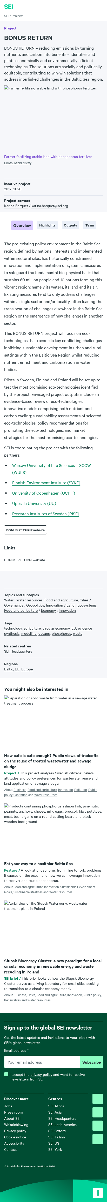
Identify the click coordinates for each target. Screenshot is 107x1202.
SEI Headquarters (62, 1118)
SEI (6, 15)
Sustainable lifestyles (28, 891)
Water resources (45, 794)
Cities (31, 994)
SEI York (55, 1149)
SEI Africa (56, 1105)
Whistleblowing (16, 1124)
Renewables (12, 999)
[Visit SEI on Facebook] (97, 1112)
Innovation (65, 789)
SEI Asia (55, 1112)
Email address (16, 1050)
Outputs (70, 225)
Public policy (92, 994)
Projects (17, 15)
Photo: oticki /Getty (17, 162)
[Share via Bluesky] (7, 579)
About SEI (12, 1118)
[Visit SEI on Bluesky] (97, 1099)
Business (20, 789)
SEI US (53, 1143)
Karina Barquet (16, 205)
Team (89, 225)
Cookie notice (15, 1136)
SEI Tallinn (56, 1136)
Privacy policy (15, 1130)
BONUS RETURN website (25, 529)
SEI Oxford (57, 1130)
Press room (13, 1112)
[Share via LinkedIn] (23, 579)
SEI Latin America (62, 1124)
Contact (10, 1149)
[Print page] (39, 579)
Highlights (47, 225)
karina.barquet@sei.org (49, 205)
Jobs (8, 1105)
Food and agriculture (42, 789)
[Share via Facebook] (15, 579)
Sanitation (21, 794)
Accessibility (14, 1143)
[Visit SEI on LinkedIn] (97, 1126)
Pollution (80, 789)
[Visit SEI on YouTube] (97, 1139)
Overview (22, 225)
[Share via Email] (31, 579)
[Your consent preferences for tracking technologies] (98, 1193)
